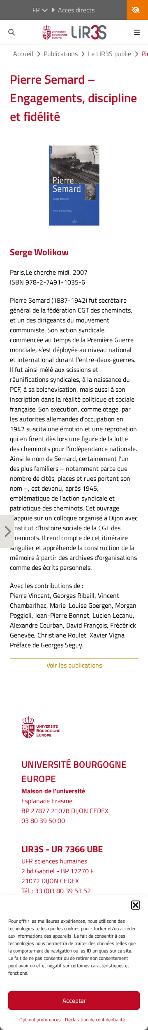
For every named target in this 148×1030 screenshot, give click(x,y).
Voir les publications (74, 665)
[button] (136, 905)
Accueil (23, 54)
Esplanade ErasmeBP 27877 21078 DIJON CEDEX (65, 806)
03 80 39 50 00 (43, 820)
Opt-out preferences (40, 1019)
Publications (61, 54)
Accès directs (76, 10)
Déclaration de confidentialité (95, 1019)
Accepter (74, 1000)
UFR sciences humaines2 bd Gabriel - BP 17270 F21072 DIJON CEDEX (57, 871)
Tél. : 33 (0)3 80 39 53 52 (56, 891)
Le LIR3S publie (109, 54)
